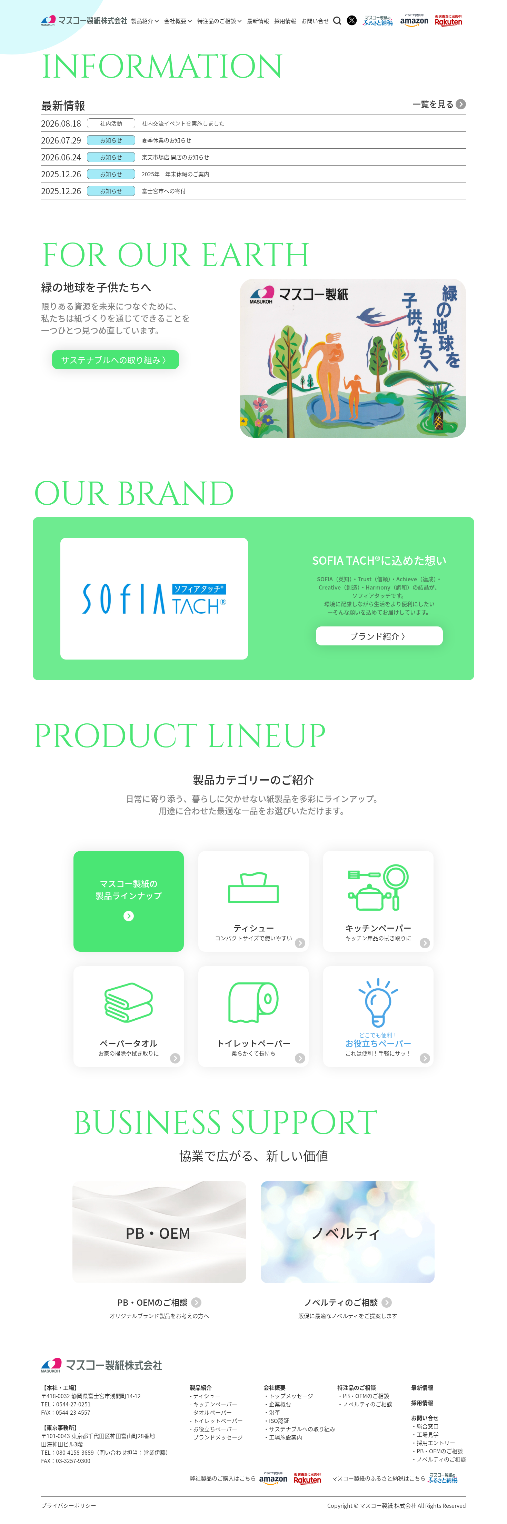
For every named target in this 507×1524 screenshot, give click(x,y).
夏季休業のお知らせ (166, 140)
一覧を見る (434, 104)
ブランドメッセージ (218, 1437)
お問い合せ (315, 21)
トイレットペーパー (218, 1420)
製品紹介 (143, 21)
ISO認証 (279, 1420)
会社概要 (176, 21)
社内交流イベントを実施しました (183, 123)
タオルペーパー (212, 1412)
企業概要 (280, 1404)
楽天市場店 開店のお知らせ (175, 157)
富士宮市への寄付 (164, 191)
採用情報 (285, 21)
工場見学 (428, 1434)
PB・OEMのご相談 (153, 1302)
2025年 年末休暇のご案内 (175, 174)
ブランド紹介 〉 (379, 636)
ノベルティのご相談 (342, 1302)
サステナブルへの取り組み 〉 (115, 360)
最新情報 (258, 21)
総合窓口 (428, 1426)
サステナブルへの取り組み (302, 1429)
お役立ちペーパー (215, 1429)
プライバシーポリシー (68, 1505)
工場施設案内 (285, 1437)
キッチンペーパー (215, 1404)
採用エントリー (436, 1442)
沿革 (274, 1412)
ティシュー (206, 1396)
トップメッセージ (291, 1396)
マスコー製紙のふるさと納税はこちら (379, 1478)
